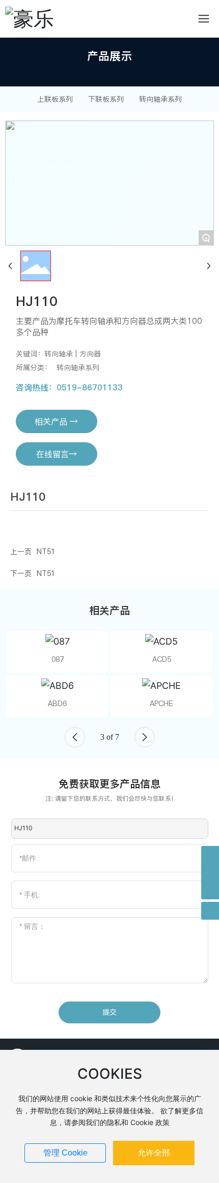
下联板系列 (106, 99)
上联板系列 (55, 99)
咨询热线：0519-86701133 (69, 387)
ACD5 (161, 659)
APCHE (161, 704)
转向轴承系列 (160, 99)
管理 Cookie (65, 1152)
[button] (75, 737)
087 (57, 659)
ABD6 (57, 704)
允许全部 (154, 1152)
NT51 (46, 552)
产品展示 (109, 56)
